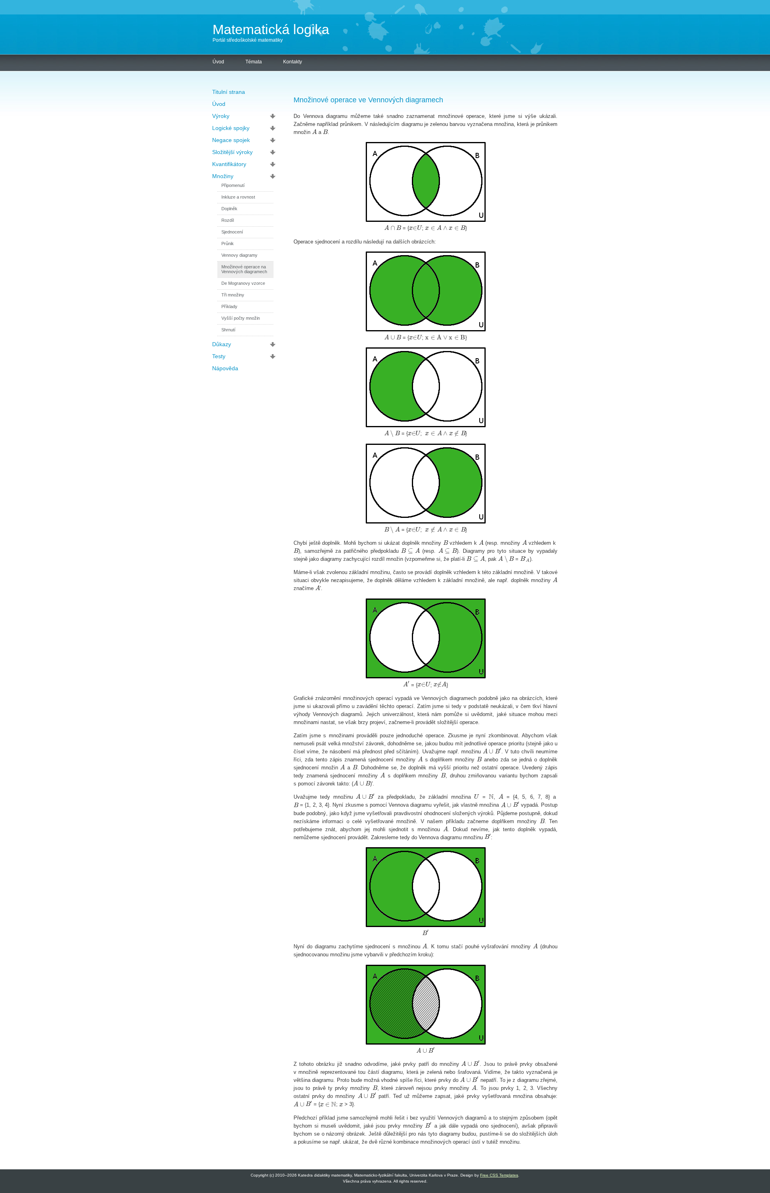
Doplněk (229, 208)
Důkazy (221, 344)
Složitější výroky (232, 152)
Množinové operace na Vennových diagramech (244, 269)
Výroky (220, 116)
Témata (253, 62)
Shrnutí (228, 329)
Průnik (227, 243)
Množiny (222, 176)
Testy (218, 356)
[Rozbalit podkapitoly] (275, 116)
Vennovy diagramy (239, 255)
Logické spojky (230, 128)
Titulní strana (228, 92)
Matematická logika (271, 29)
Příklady (229, 306)
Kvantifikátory (229, 164)
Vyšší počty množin (240, 318)
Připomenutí (233, 185)
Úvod (218, 62)
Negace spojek (231, 140)
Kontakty (292, 62)
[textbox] (314, 132)
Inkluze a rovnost (238, 197)
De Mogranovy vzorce (243, 283)
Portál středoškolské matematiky (248, 40)
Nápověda (225, 368)
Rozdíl (227, 220)
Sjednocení (232, 231)
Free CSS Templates (499, 1175)
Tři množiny (232, 294)
